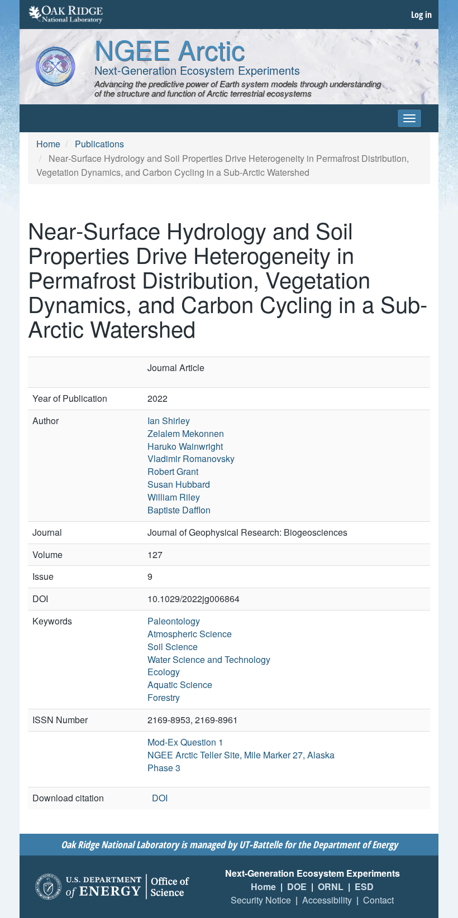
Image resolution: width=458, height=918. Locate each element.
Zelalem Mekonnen (185, 433)
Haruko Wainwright (185, 446)
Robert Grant (172, 471)
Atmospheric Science (189, 633)
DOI (160, 797)
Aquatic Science (179, 684)
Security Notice (261, 899)
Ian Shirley (168, 420)
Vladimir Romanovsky (191, 458)
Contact (378, 899)
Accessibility (327, 899)
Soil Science (172, 646)
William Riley (173, 497)
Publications (99, 143)
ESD (364, 886)
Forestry (163, 697)
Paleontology (173, 620)
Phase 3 (163, 767)
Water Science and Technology (208, 659)
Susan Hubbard (178, 484)
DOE (297, 886)
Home (48, 143)
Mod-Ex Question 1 (185, 742)
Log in (421, 14)
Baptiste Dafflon (179, 509)
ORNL (331, 886)
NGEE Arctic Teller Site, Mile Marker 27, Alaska (241, 754)
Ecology (163, 671)
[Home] (55, 66)
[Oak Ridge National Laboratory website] (66, 14)
